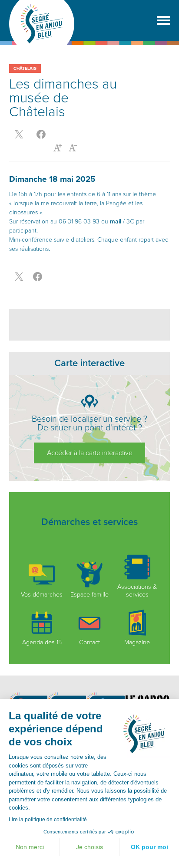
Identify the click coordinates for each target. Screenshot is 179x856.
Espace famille (89, 594)
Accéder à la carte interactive (90, 453)
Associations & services (137, 590)
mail (115, 221)
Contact (89, 642)
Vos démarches (42, 594)
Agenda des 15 (42, 642)
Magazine (137, 642)
